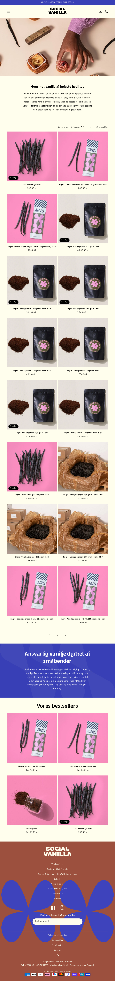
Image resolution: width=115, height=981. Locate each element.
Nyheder (57, 879)
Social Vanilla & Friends (57, 869)
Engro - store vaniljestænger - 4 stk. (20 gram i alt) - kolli (32, 247)
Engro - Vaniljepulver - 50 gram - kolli (83, 371)
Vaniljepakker (57, 864)
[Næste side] (65, 635)
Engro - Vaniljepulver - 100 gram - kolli (83, 247)
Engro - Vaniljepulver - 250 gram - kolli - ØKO (32, 371)
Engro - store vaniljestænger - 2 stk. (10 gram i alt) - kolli (83, 185)
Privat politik (57, 945)
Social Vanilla (54, 971)
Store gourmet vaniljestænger (83, 766)
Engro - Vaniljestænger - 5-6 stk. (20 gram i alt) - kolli (83, 619)
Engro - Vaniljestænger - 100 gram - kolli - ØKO (83, 495)
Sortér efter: (63, 127)
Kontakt (57, 899)
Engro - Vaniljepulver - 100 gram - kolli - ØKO (32, 309)
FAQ (57, 955)
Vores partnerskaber (57, 889)
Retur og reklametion (57, 935)
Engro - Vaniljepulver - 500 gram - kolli (32, 433)
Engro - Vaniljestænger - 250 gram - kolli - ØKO (83, 557)
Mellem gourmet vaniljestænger (32, 766)
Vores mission (57, 884)
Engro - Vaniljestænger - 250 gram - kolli (32, 557)
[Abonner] (79, 921)
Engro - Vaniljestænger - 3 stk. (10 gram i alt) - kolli (32, 619)
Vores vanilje (57, 894)
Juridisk (57, 950)
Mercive (68, 971)
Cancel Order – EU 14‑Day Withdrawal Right (57, 874)
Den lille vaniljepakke (32, 185)
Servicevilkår (57, 940)
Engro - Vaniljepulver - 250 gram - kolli (83, 309)
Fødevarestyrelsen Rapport (82, 965)
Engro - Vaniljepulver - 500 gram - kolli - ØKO (83, 433)
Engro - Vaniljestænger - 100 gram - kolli (32, 495)
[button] (8, 11)
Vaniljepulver (32, 829)
